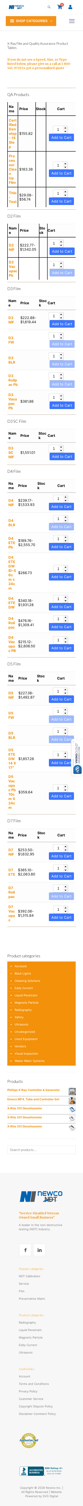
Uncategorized (25, 1031)
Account (24, 1376)
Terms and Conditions (34, 1384)
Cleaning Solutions (27, 980)
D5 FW (11, 715)
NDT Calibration (29, 1276)
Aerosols (21, 966)
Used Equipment (26, 1039)
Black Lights (23, 973)
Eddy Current (24, 988)
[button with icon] (25, 1249)
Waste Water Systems (29, 1061)
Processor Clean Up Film (13, 169)
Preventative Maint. (32, 1298)
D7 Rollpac (11, 892)
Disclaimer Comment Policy (37, 1414)
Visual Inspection (26, 1053)
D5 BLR (11, 735)
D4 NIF (11, 502)
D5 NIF (11, 695)
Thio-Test (13, 197)
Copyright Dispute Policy (36, 1406)
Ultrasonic (22, 1024)
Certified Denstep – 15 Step (13, 133)
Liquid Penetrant (26, 995)
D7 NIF (11, 852)
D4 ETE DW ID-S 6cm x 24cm (12, 572)
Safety (19, 1017)
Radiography (23, 1010)
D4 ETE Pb (11, 542)
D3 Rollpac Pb (13, 380)
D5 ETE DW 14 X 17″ (12, 759)
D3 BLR (11, 360)
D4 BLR (11, 522)
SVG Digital (50, 1496)
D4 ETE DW (11, 602)
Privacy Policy (28, 1391)
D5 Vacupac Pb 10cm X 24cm (12, 792)
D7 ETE (11, 872)
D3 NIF (11, 319)
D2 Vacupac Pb (13, 269)
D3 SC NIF (11, 452)
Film (21, 1291)
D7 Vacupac (11, 913)
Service (24, 1283)
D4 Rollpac (11, 622)
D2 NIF (11, 247)
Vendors (20, 1046)
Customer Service (31, 1399)
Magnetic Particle (27, 1002)
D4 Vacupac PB (12, 644)
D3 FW (11, 340)
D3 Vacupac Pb (12, 401)
